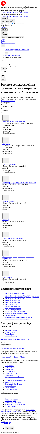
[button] (3, 39)
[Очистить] (4, 68)
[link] (4, 34)
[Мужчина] (5, 118)
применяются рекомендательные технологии (18, 410)
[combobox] (10, 64)
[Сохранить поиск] (3, 76)
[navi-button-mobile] (3, 45)
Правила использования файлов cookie (14, 16)
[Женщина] (5, 140)
